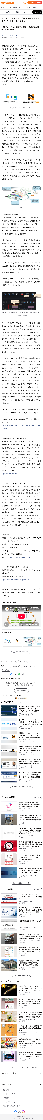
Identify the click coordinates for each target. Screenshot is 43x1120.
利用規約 (5, 1098)
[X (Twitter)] (15, 674)
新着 (2, 7)
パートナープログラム (10, 1094)
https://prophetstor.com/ (10, 474)
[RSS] (27, 1111)
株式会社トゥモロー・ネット (11, 36)
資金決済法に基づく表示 (11, 1106)
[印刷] (23, 674)
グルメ (15, 7)
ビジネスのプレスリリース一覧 (19, 1067)
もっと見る (37, 797)
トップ (4, 1067)
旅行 (20, 7)
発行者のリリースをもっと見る (21, 786)
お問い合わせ (21, 690)
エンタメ (8, 7)
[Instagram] (23, 1111)
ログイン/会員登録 (35, 2)
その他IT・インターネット (30, 666)
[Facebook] (11, 674)
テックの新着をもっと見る (21, 975)
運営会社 (5, 1090)
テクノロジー (23, 661)
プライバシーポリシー (10, 1102)
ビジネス (13, 661)
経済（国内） (6, 670)
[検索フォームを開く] (24, 2)
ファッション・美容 (29, 7)
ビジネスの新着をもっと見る (21, 883)
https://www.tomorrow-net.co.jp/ (21, 557)
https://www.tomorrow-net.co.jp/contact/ (15, 580)
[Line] (19, 674)
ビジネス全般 (14, 666)
